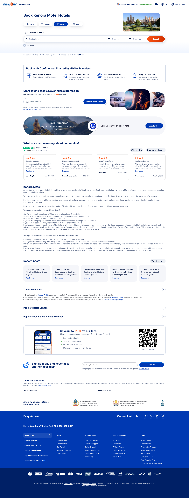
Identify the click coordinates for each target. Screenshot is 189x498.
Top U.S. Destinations (32, 450)
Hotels (35, 55)
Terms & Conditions (148, 450)
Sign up (152, 365)
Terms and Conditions (89, 483)
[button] (134, 4)
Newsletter (117, 457)
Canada (55, 55)
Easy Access (31, 416)
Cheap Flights (62, 440)
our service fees (45, 385)
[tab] (30, 24)
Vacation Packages (64, 450)
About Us (116, 440)
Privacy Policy (38, 109)
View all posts (156, 261)
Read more (30, 278)
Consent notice (28, 109)
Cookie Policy (146, 444)
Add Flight (30, 45)
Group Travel (61, 453)
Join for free (154, 126)
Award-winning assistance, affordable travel (36, 403)
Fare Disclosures (30, 390)
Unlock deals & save (94, 102)
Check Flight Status (92, 453)
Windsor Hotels (66, 55)
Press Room (117, 444)
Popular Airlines (30, 440)
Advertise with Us (119, 453)
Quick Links (29, 435)
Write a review (136, 150)
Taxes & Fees (145, 453)
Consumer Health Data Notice (151, 463)
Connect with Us (127, 416)
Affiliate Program (119, 447)
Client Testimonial (119, 450)
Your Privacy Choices (32, 461)
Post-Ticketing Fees (148, 460)
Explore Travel (24, 4)
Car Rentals (61, 447)
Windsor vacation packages (113, 299)
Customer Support (91, 444)
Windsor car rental (116, 297)
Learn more (59, 129)
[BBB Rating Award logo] (163, 404)
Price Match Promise (148, 447)
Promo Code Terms (104, 390)
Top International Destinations (36, 456)
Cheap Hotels (62, 444)
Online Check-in (90, 447)
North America (45, 55)
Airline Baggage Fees (92, 450)
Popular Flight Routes (32, 445)
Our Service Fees (147, 457)
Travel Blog (89, 457)
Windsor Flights (43, 295)
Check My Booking (92, 440)
